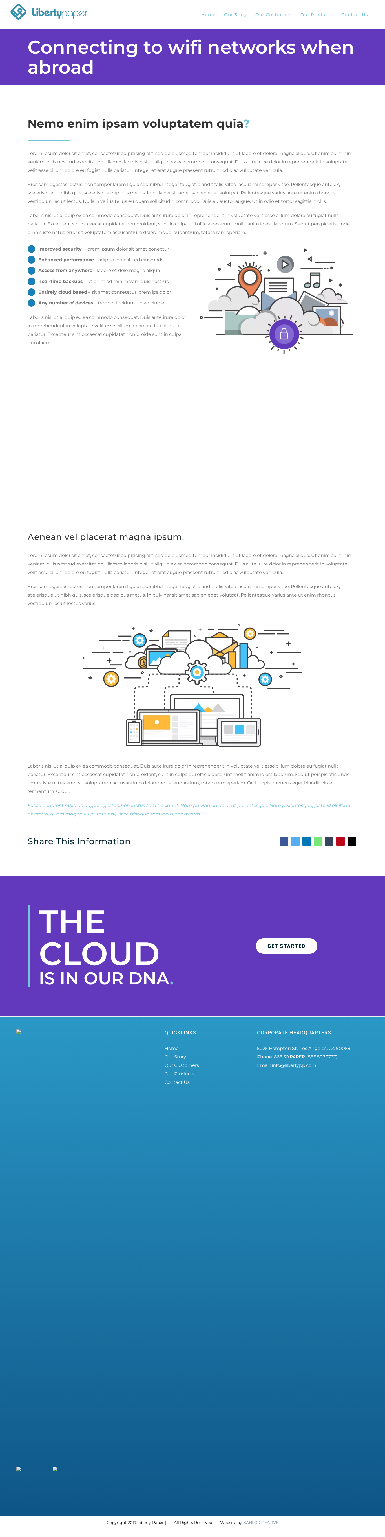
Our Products (180, 1073)
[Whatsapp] (318, 841)
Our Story (175, 1057)
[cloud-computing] (192, 622)
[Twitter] (295, 841)
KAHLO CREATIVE (260, 1522)
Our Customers (182, 1065)
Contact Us (177, 1082)
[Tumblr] (329, 841)
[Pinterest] (340, 841)
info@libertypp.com (294, 1065)
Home (172, 1048)
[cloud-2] (276, 246)
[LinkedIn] (306, 841)
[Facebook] (284, 841)
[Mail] (352, 841)
